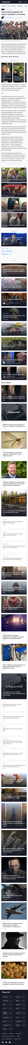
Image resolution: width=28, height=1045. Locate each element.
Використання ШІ (17, 1038)
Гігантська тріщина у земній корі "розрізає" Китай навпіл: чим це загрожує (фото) (12, 454)
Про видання (4, 1033)
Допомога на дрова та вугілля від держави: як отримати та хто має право (13, 522)
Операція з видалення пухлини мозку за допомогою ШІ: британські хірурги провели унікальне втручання (14, 483)
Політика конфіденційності (7, 1038)
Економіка (14, 6)
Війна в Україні (9, 9)
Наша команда (18, 1033)
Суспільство (20, 6)
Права (18, 1036)
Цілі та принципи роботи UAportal (8, 1036)
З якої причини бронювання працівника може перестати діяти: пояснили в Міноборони (13, 559)
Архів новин (11, 1033)
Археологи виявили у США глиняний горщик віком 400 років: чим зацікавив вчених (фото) (14, 766)
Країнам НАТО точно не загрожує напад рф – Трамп (13, 729)
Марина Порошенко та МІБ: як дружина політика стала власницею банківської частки (13, 717)
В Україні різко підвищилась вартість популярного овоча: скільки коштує (13, 983)
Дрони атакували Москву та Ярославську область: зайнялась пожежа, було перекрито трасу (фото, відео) (13, 742)
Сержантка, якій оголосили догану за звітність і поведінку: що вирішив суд (14, 425)
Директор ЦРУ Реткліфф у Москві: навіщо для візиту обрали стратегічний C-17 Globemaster (13, 925)
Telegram (7, 248)
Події (9, 6)
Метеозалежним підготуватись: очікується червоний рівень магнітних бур (12, 705)
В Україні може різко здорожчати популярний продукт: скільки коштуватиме (13, 534)
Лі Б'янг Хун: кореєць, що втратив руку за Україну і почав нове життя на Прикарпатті (14, 546)
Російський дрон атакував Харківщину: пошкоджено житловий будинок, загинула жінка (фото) (13, 637)
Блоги (3, 251)
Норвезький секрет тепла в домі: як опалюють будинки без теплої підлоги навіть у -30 (13, 754)
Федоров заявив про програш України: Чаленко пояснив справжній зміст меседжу (14, 954)
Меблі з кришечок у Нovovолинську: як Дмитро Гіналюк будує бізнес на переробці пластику (14, 666)
